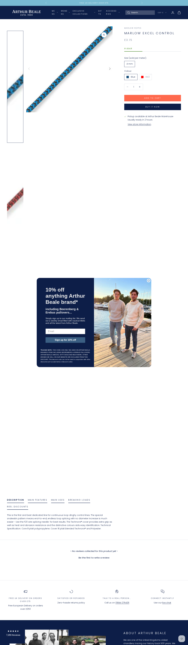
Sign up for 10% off (65, 340)
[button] (13, 634)
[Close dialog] (148, 280)
